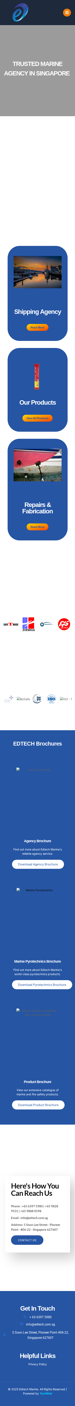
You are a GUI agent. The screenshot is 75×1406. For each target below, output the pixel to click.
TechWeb (46, 1393)
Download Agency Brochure (38, 864)
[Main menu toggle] (67, 13)
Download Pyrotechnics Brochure (42, 985)
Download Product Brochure (38, 1105)
